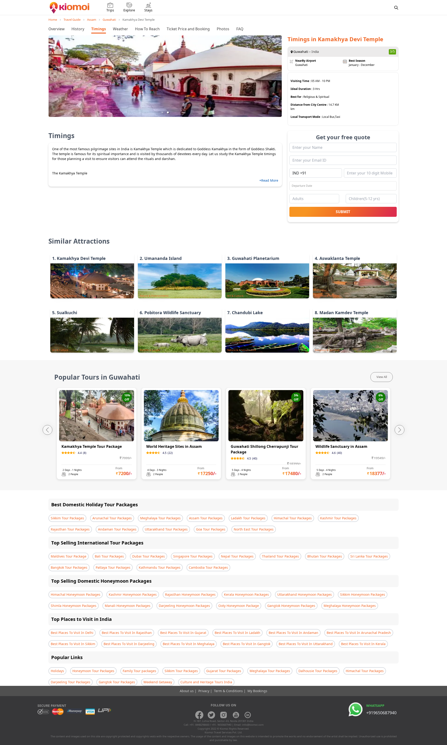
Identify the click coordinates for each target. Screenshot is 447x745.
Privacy (204, 691)
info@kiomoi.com (253, 724)
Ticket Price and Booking (188, 28)
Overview (56, 28)
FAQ (239, 28)
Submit (343, 211)
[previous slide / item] (54, 76)
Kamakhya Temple (148, 149)
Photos (223, 28)
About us (187, 691)
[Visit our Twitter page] (211, 715)
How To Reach (147, 28)
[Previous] (47, 430)
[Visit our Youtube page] (235, 715)
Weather (120, 28)
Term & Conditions (229, 691)
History (77, 28)
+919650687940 (381, 712)
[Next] (399, 430)
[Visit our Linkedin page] (248, 715)
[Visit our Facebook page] (199, 715)
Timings (98, 28)
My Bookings (257, 691)
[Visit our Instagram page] (223, 715)
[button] (162, 112)
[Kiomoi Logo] (69, 7)
